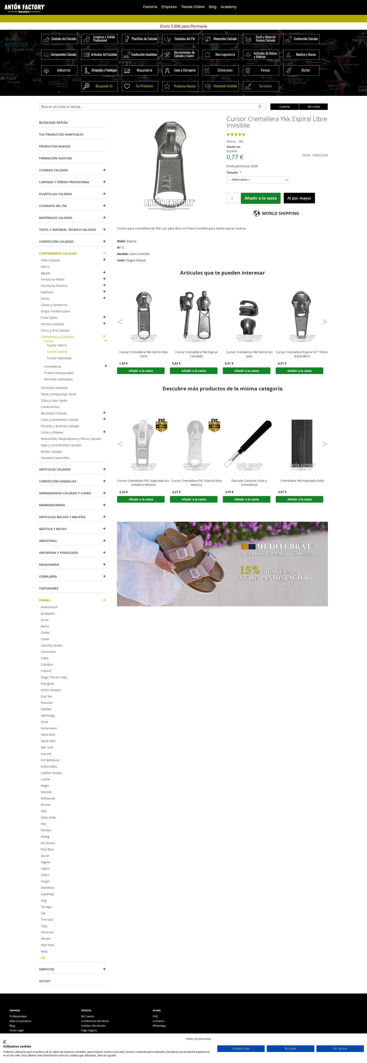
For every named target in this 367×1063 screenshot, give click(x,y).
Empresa (169, 7)
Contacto (158, 1021)
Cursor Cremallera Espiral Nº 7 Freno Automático (302, 354)
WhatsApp (159, 1026)
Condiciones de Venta (95, 1021)
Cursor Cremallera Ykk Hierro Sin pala (249, 354)
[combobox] (152, 106)
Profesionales (18, 1016)
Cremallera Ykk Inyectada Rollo (302, 481)
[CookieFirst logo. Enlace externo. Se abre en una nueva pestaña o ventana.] (4, 1042)
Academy (229, 7)
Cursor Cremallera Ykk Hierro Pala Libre (143, 354)
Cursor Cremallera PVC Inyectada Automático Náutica (143, 483)
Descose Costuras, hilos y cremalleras (249, 483)
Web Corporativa (20, 1021)
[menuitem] (53, 122)
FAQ (155, 1016)
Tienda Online (193, 7)
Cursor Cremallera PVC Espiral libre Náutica (196, 483)
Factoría (150, 7)
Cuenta (284, 107)
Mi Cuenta (87, 1016)
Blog (212, 7)
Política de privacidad (198, 1038)
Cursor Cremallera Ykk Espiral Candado (196, 354)
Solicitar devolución (93, 1026)
